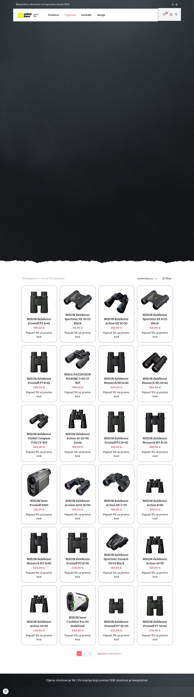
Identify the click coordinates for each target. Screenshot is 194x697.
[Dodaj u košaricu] (49, 294)
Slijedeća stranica (108, 653)
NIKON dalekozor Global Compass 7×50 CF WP (39, 438)
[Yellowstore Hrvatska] (28, 15)
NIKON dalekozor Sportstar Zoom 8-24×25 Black (116, 559)
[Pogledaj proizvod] (49, 300)
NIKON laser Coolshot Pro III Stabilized (78, 622)
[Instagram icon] (176, 4)
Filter (168, 278)
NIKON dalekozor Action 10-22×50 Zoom (77, 438)
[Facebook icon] (173, 4)
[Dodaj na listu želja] (49, 306)
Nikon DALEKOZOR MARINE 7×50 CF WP (77, 379)
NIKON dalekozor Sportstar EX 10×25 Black (78, 319)
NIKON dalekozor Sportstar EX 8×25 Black (155, 319)
